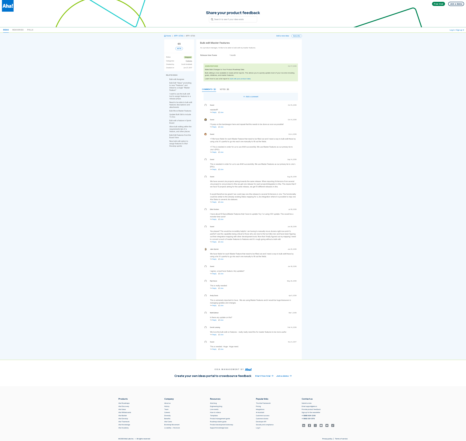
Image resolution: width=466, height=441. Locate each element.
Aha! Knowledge (124, 425)
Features (189, 61)
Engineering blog (216, 406)
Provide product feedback (311, 409)
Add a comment (252, 97)
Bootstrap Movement (171, 425)
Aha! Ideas (122, 409)
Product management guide (220, 419)
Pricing (258, 406)
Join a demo (284, 376)
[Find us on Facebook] (309, 425)
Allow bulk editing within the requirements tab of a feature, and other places (180, 129)
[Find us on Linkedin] (304, 425)
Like (221, 112)
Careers (167, 412)
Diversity (167, 415)
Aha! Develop (123, 419)
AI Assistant (260, 412)
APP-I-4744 (178, 36)
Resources (18, 30)
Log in (258, 428)
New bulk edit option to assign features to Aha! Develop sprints (178, 143)
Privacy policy (327, 439)
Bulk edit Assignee (176, 79)
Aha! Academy (123, 428)
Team (166, 409)
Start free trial (264, 376)
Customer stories (262, 419)
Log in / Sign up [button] (456, 30)
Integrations (260, 409)
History (166, 406)
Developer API (261, 422)
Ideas (6, 30)
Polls (30, 30)
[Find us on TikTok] (333, 425)
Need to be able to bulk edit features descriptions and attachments (180, 104)
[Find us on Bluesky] (327, 425)
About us (167, 403)
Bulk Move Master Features (180, 111)
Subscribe (296, 36)
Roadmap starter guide (218, 422)
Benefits (167, 419)
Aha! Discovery (123, 406)
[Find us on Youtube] (321, 425)
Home (168, 36)
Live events (214, 409)
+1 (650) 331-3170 (308, 419)
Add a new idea (282, 36)
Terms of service (341, 439)
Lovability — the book (172, 428)
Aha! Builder (122, 415)
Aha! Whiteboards (124, 412)
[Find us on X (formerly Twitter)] (315, 425)
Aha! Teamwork (123, 422)
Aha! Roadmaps (124, 403)
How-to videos (215, 412)
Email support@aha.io (309, 406)
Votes (224, 89)
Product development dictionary (221, 425)
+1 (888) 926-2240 (309, 415)
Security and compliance (265, 425)
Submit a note (307, 403)
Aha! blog (213, 403)
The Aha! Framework (263, 403)
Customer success (262, 415)
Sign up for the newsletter (311, 412)
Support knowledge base (219, 428)
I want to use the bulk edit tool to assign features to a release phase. (180, 96)
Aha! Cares (168, 422)
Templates (214, 415)
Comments (208, 89)
